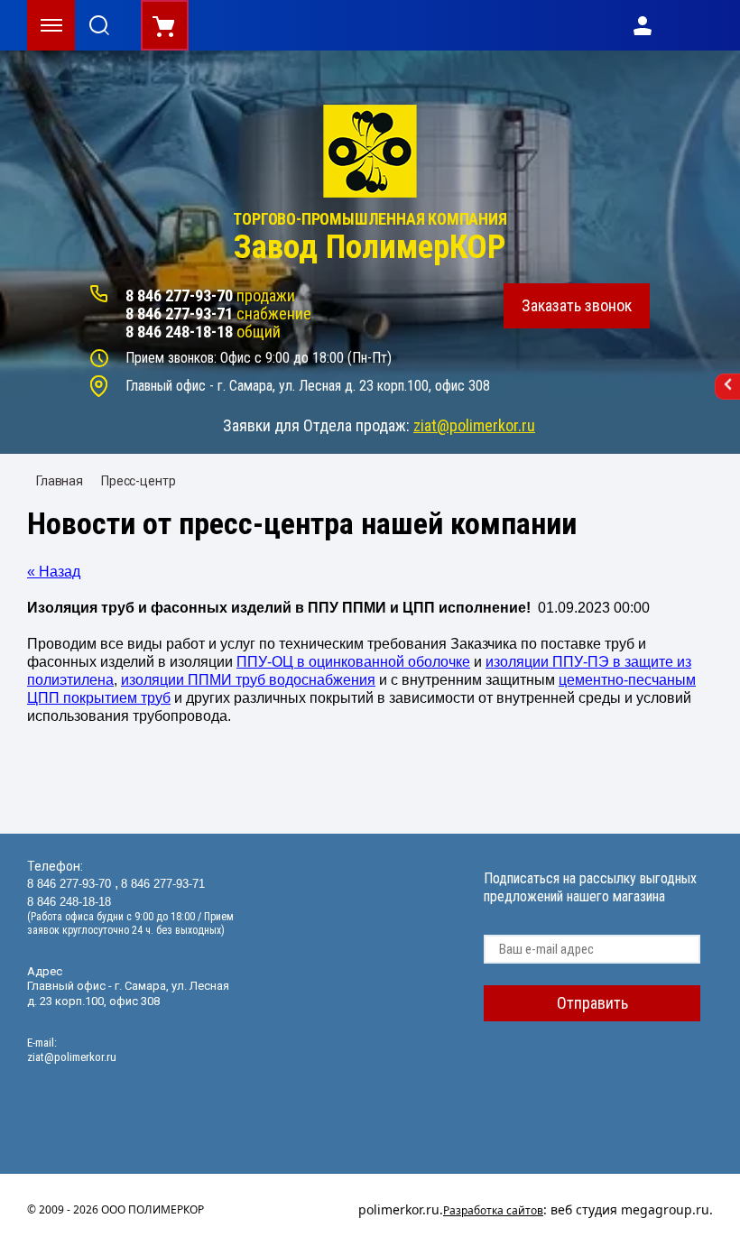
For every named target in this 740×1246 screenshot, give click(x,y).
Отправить (592, 1002)
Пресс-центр (138, 481)
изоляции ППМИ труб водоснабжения (248, 680)
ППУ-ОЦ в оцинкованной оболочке (353, 661)
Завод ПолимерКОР (369, 247)
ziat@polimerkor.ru (474, 425)
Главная (59, 481)
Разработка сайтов (493, 1210)
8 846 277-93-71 (179, 313)
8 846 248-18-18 (179, 331)
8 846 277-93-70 (179, 295)
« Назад (53, 571)
